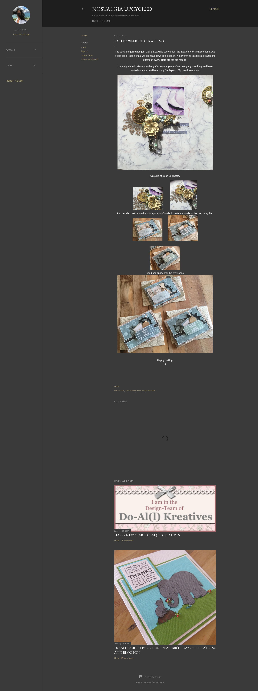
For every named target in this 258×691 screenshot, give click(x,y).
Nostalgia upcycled (122, 8)
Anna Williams (158, 682)
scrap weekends (89, 59)
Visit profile (21, 34)
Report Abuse (14, 80)
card (83, 47)
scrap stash (87, 55)
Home (95, 21)
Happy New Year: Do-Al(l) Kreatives (147, 535)
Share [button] (84, 35)
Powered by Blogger (152, 677)
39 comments (127, 540)
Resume (106, 21)
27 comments (127, 658)
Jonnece (21, 29)
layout (84, 51)
